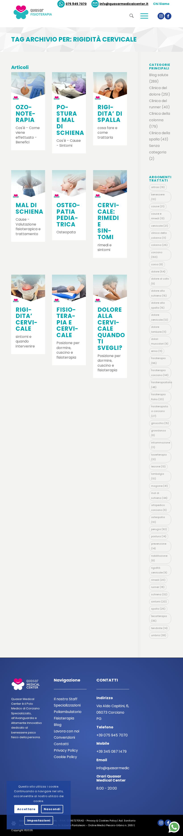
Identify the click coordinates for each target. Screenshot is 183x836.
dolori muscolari (159, 341)
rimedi (158, 580)
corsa (157, 264)
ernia (156, 351)
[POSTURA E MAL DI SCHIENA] (69, 86)
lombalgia (157, 476)
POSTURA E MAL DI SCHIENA (70, 120)
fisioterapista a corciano (159, 411)
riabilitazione (159, 558)
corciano (156, 255)
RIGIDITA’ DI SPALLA (110, 113)
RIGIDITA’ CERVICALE (26, 319)
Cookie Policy (65, 756)
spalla (158, 608)
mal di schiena (159, 495)
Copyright (17, 830)
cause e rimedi (157, 216)
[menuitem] (72, 4)
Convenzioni (64, 737)
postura (158, 536)
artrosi (158, 187)
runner (157, 587)
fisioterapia (158, 360)
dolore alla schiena (159, 293)
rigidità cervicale (159, 570)
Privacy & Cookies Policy (102, 820)
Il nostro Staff (65, 699)
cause (157, 206)
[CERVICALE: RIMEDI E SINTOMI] (110, 184)
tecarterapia (159, 618)
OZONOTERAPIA (25, 113)
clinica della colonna (159, 235)
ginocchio (160, 423)
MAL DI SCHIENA (29, 208)
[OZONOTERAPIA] (28, 86)
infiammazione (160, 445)
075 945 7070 (76, 4)
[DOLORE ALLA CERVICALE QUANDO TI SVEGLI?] (110, 288)
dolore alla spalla (158, 305)
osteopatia (158, 519)
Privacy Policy (66, 750)
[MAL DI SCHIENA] (28, 184)
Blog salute (158, 74)
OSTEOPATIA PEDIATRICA (68, 214)
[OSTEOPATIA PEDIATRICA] (69, 184)
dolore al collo (160, 281)
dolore (158, 271)
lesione (158, 466)
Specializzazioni (67, 705)
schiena (159, 594)
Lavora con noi (66, 731)
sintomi (159, 601)
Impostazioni (38, 820)
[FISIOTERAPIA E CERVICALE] (69, 288)
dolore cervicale (159, 317)
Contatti (61, 743)
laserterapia (159, 457)
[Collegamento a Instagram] (161, 16)
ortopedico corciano (159, 507)
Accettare (26, 809)
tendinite (159, 628)
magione (159, 486)
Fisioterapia (64, 718)
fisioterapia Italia (158, 397)
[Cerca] (129, 23)
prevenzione (158, 546)
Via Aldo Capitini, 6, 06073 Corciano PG (112, 712)
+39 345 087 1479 (111, 751)
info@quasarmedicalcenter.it (124, 4)
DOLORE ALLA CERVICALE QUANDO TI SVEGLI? (111, 329)
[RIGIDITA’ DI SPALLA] (110, 86)
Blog (57, 724)
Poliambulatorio (67, 711)
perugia (159, 529)
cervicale (159, 226)
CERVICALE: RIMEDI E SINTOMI (108, 221)
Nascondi (52, 809)
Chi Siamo (161, 4)
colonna (159, 245)
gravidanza (158, 433)
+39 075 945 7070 (112, 735)
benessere (157, 197)
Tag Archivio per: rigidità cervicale (74, 39)
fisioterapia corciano (159, 372)
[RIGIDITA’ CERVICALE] (28, 288)
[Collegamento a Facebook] (168, 16)
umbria (158, 635)
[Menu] (142, 24)
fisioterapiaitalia (161, 384)
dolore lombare (158, 329)
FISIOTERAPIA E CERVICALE (67, 322)
